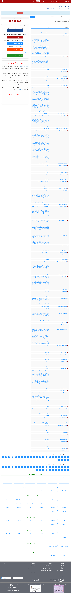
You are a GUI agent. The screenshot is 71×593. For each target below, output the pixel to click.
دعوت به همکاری (61, 574)
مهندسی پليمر (41, 482)
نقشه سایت (33, 574)
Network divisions (63, 233)
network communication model (61, 177)
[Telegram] (20, 21)
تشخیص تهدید (47, 448)
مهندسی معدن (30, 482)
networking (65, 422)
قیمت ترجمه (52, 1)
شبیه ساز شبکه (47, 390)
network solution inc (63, 392)
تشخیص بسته (47, 439)
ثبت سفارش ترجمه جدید (18, 31)
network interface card (62, 271)
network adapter (63, 115)
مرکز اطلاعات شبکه (46, 261)
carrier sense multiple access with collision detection (59, 33)
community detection (63, 56)
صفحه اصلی (66, 1)
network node (64, 322)
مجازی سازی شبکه (46, 417)
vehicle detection (63, 450)
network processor (63, 352)
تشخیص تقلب (47, 76)
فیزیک (41, 520)
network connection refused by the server (59, 186)
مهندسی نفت (7, 482)
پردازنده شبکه (47, 352)
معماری (64, 555)
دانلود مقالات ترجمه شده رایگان (47, 568)
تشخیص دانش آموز (46, 446)
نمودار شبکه (47, 170)
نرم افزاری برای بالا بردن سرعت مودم (44, 306)
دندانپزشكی (64, 537)
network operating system (62, 329)
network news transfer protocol (61, 320)
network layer (64, 276)
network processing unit (62, 350)
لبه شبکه (48, 245)
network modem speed (62, 306)
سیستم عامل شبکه (46, 345)
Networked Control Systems (61, 420)
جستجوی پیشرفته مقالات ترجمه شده (46, 570)
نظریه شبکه (47, 406)
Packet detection (63, 439)
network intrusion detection (62, 274)
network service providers (62, 386)
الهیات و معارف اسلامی (64, 511)
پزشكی (64, 533)
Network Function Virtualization (61, 255)
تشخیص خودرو (47, 450)
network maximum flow (62, 294)
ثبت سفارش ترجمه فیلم (18, 55)
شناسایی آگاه (47, 80)
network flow (64, 250)
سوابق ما (62, 565)
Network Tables (64, 404)
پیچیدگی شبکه (47, 179)
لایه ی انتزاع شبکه (46, 113)
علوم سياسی (41, 507)
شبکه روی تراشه (47, 327)
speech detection (63, 444)
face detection (64, 71)
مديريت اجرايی (53, 507)
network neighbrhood (63, 313)
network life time (64, 289)
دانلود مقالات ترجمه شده (48, 567)
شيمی (64, 520)
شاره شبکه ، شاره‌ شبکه (46, 250)
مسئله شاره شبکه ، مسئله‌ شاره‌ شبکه (44, 252)
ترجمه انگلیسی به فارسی (48, 565)
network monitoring (63, 308)
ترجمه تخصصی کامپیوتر (19, 89)
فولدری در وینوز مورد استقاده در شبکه (44, 311)
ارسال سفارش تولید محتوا (18, 43)
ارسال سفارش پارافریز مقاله (18, 49)
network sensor (64, 368)
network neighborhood (62, 311)
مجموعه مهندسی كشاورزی (64, 546)
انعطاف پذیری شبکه (46, 357)
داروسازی (30, 533)
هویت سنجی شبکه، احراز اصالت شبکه (44, 163)
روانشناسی (30, 499)
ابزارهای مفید (33, 572)
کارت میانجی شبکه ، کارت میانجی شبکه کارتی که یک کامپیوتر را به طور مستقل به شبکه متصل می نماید (40, 271)
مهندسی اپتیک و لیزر (19, 486)
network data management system (60, 200)
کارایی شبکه (47, 348)
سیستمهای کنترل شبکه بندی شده (44, 420)
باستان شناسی (19, 507)
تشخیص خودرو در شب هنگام (45, 437)
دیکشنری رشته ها (31, 1)
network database (63, 206)
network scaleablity (63, 364)
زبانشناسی (7, 507)
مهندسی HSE (30, 486)
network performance (63, 348)
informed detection (63, 81)
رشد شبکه (47, 259)
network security (63, 366)
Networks (65, 432)
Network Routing (64, 359)
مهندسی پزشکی (64, 482)
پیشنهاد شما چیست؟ (20, 13)
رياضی (30, 520)
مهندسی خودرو (64, 490)
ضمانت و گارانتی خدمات (60, 570)
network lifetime (64, 291)
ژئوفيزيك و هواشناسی (64, 524)
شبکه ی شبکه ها (47, 324)
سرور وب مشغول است (46, 186)
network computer (63, 181)
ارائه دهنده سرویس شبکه (45, 386)
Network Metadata (63, 296)
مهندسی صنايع (19, 477)
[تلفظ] (68, 12)
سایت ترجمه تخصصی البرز (23, 66)
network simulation (63, 388)
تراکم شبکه (47, 183)
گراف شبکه (47, 257)
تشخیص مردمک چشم (46, 441)
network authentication (62, 163)
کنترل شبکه (47, 190)
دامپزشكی (19, 533)
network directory (63, 225)
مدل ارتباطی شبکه (46, 177)
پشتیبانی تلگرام (7, 578)
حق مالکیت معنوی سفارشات (59, 572)
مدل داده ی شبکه (46, 204)
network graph (64, 257)
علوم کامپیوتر (52, 524)
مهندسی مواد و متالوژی (53, 482)
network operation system (62, 345)
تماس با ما (62, 567)
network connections (63, 188)
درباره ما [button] (43, 1)
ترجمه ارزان (50, 572)
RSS (32, 567)
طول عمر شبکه (47, 291)
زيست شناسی (53, 520)
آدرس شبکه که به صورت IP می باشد (44, 126)
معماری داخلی (53, 555)
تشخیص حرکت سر (46, 78)
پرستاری (53, 533)
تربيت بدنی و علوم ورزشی (19, 499)
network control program (62, 193)
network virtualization (63, 417)
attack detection (64, 30)
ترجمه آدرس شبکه (46, 128)
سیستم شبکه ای (47, 427)
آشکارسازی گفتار (47, 444)
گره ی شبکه (47, 322)
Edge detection (64, 69)
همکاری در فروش (32, 570)
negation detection (63, 85)
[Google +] (13, 21)
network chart (64, 170)
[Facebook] (18, 21)
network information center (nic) (61, 261)
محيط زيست (64, 486)
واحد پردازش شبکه (46, 350)
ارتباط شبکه (47, 174)
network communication (62, 174)
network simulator (63, 390)
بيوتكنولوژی (41, 533)
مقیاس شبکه (47, 361)
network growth (64, 259)
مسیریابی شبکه (47, 359)
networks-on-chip (63, 434)
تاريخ (30, 507)
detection (65, 59)
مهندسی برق (52, 477)
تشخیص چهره (47, 71)
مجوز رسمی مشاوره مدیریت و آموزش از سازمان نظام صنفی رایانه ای (35, 584)
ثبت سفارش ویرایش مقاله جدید (17, 37)
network (65, 87)
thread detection (64, 448)
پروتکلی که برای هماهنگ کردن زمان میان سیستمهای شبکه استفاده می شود (40, 409)
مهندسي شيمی (8, 477)
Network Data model (63, 204)
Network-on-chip (63, 430)
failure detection (64, 74)
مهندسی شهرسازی (52, 486)
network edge (64, 245)
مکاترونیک (7, 486)
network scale (64, 361)
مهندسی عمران (41, 477)
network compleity (63, 179)
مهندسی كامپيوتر (64, 477)
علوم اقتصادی (64, 503)
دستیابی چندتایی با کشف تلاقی (45, 32)
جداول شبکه (47, 404)
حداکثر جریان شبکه (46, 293)
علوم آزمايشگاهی (7, 533)
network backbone (63, 168)
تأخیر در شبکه (47, 216)
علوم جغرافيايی (64, 507)
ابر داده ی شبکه (47, 296)
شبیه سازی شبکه (47, 388)
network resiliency (63, 357)
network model (64, 298)
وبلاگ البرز (62, 568)
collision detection (63, 38)
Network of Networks (63, 324)
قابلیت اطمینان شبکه (46, 354)
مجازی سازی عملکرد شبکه (45, 254)
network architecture (63, 141)
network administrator (62, 130)
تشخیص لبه (47, 69)
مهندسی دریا (41, 490)
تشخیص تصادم (47, 35)
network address (63, 126)
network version (64, 415)
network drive (64, 235)
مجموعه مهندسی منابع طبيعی (53, 546)
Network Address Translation (61, 128)
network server (64, 370)
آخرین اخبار (33, 565)
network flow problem (63, 252)
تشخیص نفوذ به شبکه (46, 274)
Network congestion (63, 184)
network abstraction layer (62, 113)
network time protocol (63, 408)
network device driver (63, 220)
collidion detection (63, 35)
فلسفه (7, 503)
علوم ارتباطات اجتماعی (30, 503)
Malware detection (63, 83)
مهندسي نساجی (19, 482)
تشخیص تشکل (47, 56)
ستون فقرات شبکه (46, 167)
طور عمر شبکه (47, 289)
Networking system (63, 428)
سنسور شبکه (47, 368)
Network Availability (63, 165)
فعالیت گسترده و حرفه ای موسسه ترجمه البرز (12, 584)
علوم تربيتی (7, 499)
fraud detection (64, 76)
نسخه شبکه (47, 415)
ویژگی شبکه (47, 248)
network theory (64, 406)
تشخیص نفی (47, 85)
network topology (63, 412)
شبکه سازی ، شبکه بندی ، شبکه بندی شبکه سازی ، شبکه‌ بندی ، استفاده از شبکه (40, 423)
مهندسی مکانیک (30, 477)
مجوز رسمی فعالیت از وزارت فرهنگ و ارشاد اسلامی (58, 584)
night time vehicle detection (62, 437)
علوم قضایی (52, 511)
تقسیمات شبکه (47, 233)
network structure (63, 401)
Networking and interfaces (62, 425)
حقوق (41, 499)
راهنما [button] (47, 1)
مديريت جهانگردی (52, 503)
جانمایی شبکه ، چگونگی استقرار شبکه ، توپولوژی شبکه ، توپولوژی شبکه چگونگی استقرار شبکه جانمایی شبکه (40, 412)
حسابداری (64, 499)
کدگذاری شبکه (47, 172)
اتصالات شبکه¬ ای (46, 188)
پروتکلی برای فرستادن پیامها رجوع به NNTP (43, 320)
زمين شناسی (19, 520)
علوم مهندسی (52, 490)
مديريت (53, 499)
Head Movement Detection (62, 78)
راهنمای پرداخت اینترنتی (30, 568)
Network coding (64, 172)
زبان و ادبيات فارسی (18, 503)
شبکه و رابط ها (47, 425)
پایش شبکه (47, 308)
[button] (59, 1)
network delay (64, 216)
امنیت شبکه (47, 366)
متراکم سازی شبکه (46, 218)
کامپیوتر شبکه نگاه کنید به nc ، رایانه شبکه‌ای (43, 181)
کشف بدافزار (47, 83)
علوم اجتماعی (41, 503)
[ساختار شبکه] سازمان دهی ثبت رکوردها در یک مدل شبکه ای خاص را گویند (40, 401)
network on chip (64, 327)
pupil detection (64, 441)
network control (64, 190)
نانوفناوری (7, 520)
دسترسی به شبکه (46, 165)
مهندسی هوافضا (41, 486)
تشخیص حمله (47, 29)
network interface (63, 264)
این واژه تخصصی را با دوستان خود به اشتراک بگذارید (15, 18)
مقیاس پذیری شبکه (46, 364)
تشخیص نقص (47, 74)
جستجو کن (32, 16)
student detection (63, 446)
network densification (63, 218)
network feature (64, 248)
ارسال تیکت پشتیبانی (18, 578)
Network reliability (63, 354)
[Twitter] (15, 21)
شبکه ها (48, 432)
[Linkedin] (10, 21)
